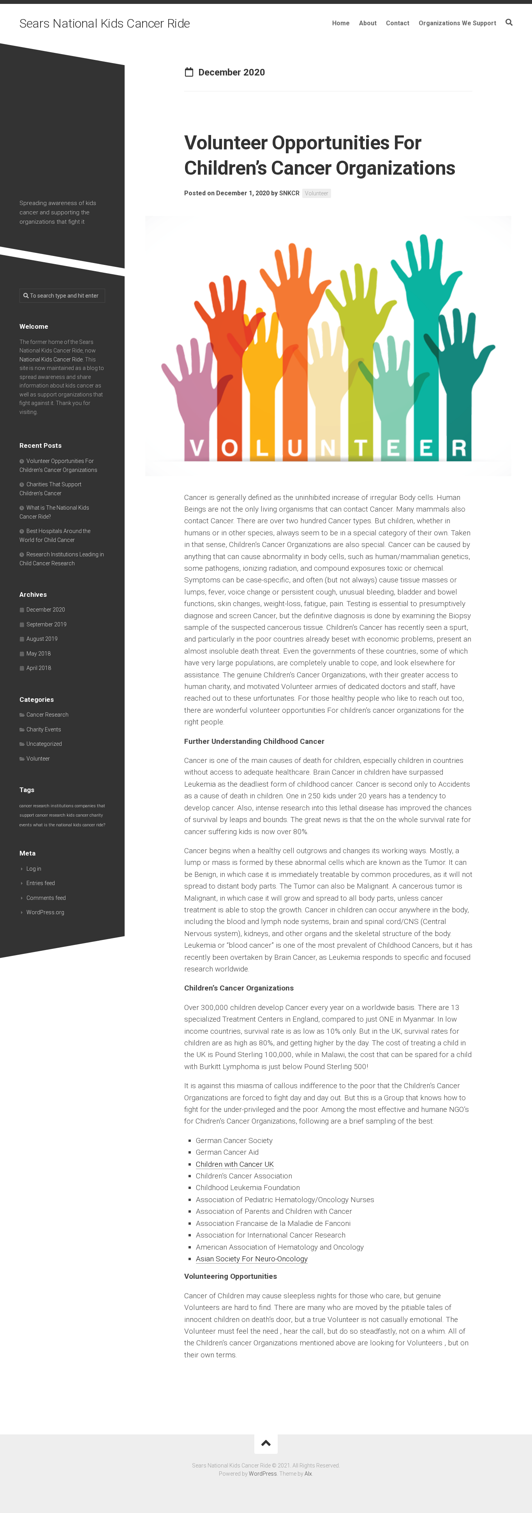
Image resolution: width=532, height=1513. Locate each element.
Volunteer (316, 193)
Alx (308, 1474)
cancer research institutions (46, 805)
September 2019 (46, 624)
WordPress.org (45, 912)
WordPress (263, 1474)
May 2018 (38, 653)
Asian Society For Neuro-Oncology (252, 1258)
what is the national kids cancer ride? (69, 825)
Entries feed (40, 883)
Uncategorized (44, 744)
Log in (33, 869)
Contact (397, 23)
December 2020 (45, 610)
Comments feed (46, 898)
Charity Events (43, 729)
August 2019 (42, 639)
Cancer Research (47, 715)
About (368, 23)
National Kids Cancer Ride (51, 359)
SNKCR (289, 193)
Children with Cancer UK (235, 1164)
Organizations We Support (457, 23)
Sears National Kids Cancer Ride (104, 23)
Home (341, 23)
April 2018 (38, 668)
